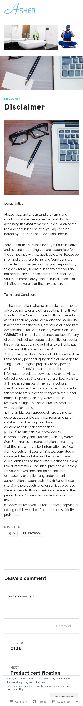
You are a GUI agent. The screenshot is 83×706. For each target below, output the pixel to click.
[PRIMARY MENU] (73, 9)
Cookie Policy (14, 689)
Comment (63, 626)
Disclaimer (12, 98)
